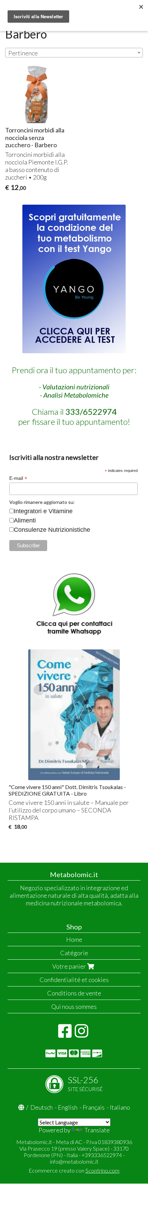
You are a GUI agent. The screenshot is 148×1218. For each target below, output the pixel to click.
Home (74, 939)
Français (94, 1107)
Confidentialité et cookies (74, 979)
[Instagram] (81, 1034)
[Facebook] (65, 1034)
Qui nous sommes (74, 1006)
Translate (97, 1130)
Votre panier (69, 966)
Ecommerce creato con (74, 1170)
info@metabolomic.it (74, 1161)
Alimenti (25, 520)
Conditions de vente (74, 993)
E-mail (18, 478)
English (67, 1107)
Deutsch (41, 1107)
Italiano (120, 1107)
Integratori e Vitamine (43, 511)
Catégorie (74, 953)
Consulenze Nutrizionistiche (52, 529)
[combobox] (74, 52)
